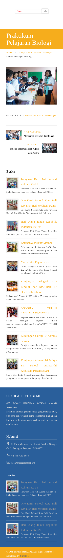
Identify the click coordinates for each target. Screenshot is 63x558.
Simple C (24, 556)
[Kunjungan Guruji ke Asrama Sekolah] (12, 340)
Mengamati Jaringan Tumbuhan (39, 136)
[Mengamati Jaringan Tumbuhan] (14, 140)
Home (9, 52)
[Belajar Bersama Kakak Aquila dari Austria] (49, 152)
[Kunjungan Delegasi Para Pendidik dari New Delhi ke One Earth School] (12, 286)
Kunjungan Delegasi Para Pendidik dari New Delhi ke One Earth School (39, 286)
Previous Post (33, 132)
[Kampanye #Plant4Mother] (12, 247)
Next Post (32, 145)
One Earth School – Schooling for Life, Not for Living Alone (31, 5)
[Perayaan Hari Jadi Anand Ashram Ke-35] (12, 183)
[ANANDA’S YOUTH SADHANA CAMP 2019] (12, 312)
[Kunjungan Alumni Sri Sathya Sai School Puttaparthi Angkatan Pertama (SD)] (12, 364)
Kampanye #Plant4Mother (36, 242)
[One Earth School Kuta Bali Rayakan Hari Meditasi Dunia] (12, 205)
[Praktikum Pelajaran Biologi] (31, 104)
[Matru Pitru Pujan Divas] (12, 266)
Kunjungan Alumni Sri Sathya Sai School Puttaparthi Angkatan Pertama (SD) (39, 365)
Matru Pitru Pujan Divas (35, 262)
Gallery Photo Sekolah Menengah (35, 52)
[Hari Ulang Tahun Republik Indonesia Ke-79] (12, 226)
